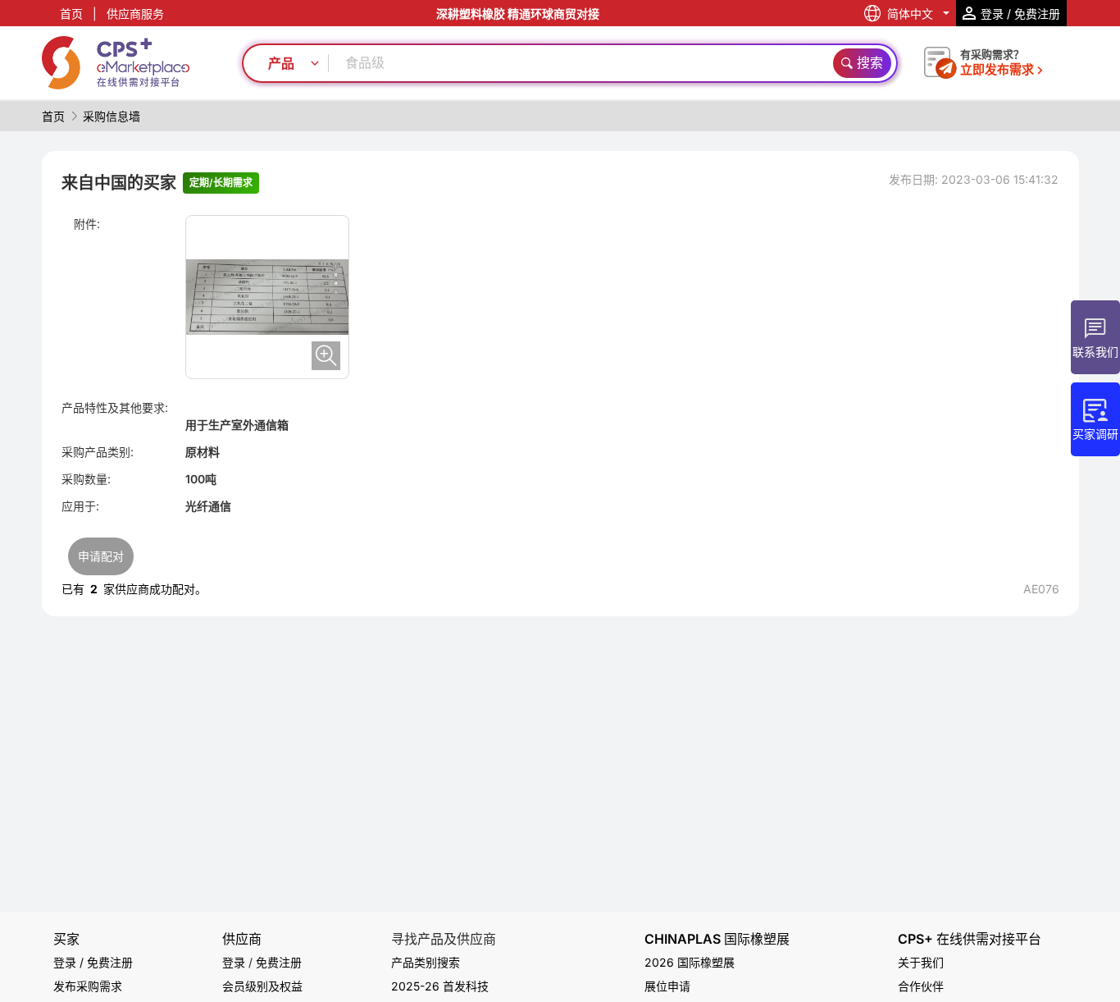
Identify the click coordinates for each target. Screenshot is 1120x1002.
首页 (71, 14)
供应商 (242, 939)
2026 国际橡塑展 (689, 962)
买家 (66, 939)
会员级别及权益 (262, 986)
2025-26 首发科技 (440, 986)
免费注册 (279, 962)
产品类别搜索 (425, 962)
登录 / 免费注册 (93, 962)
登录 (233, 962)
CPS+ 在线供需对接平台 (969, 939)
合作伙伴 (921, 986)
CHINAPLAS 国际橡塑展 (717, 939)
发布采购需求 (87, 986)
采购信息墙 (111, 116)
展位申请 (667, 986)
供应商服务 (135, 14)
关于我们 (921, 962)
